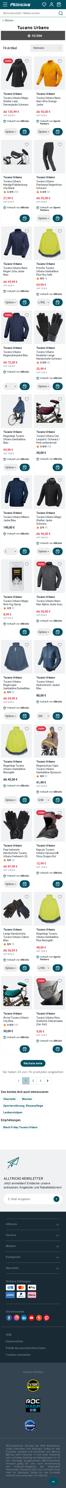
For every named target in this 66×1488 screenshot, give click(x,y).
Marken (9, 20)
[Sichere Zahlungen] (20, 1291)
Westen (27, 1099)
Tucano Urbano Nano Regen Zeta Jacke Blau (15, 271)
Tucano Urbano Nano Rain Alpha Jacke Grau (49, 603)
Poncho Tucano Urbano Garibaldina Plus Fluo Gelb (47, 271)
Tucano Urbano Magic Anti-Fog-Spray (15, 603)
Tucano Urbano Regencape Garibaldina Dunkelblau (16, 685)
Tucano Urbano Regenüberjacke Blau (15, 353)
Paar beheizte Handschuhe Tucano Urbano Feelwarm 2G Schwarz (15, 853)
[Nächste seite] (47, 1080)
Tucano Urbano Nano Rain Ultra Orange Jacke (48, 101)
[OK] (56, 1199)
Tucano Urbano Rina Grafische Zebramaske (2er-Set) (49, 1021)
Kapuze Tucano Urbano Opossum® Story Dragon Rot (47, 853)
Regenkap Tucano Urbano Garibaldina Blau (14, 439)
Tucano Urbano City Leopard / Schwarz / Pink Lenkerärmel (48, 439)
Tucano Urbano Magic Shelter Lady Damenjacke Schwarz (16, 101)
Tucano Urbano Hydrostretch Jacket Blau (48, 685)
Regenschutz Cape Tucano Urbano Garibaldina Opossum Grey (48, 769)
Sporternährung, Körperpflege (23, 1105)
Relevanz (38, 47)
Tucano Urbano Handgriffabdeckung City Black (15, 185)
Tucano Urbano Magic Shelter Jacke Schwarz (48, 520)
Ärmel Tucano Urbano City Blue (16, 1019)
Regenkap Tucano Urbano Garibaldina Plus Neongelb (47, 937)
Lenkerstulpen (12, 1112)
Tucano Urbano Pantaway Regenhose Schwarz (49, 185)
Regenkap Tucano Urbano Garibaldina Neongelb (14, 769)
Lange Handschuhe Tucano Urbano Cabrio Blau (16, 937)
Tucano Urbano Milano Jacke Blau (16, 519)
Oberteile (9, 1099)
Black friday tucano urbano (20, 1127)
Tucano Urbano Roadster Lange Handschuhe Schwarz (49, 355)
